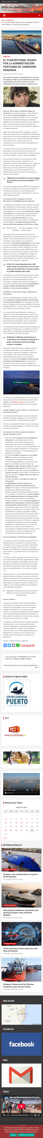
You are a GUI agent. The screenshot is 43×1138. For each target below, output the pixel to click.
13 (21, 823)
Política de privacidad (26, 1135)
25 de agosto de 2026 (10, 918)
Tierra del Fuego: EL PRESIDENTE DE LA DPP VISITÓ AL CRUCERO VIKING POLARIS (20, 658)
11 (11, 823)
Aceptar (13, 1135)
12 (16, 823)
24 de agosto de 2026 (10, 989)
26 (16, 830)
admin (21, 74)
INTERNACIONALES (12, 845)
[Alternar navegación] (4, 15)
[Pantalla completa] (39, 1115)
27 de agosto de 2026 (10, 879)
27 (21, 830)
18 (11, 826)
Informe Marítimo (14, 7)
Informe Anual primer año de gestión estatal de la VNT (21, 666)
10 (6, 823)
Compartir (27, 645)
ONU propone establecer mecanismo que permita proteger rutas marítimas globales (21, 912)
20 (21, 826)
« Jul (4, 838)
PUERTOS (6, 56)
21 (27, 826)
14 (27, 823)
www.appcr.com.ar (17, 402)
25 (11, 830)
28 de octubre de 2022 (10, 74)
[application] (21, 1106)
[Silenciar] (35, 1115)
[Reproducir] (4, 1115)
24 (6, 830)
